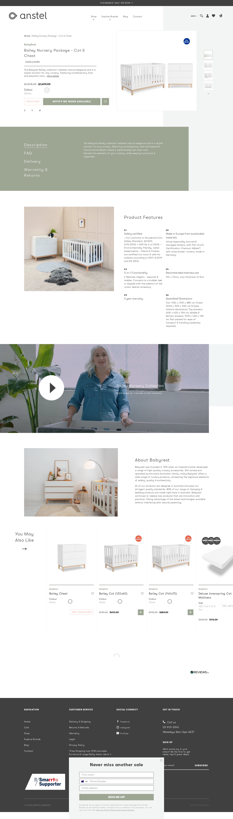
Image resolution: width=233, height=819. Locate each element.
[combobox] (83, 781)
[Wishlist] (213, 16)
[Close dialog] (161, 760)
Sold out (33, 101)
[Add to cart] (141, 612)
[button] (105, 102)
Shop (93, 16)
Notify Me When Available (72, 101)
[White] (46, 90)
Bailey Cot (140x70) (163, 593)
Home (27, 36)
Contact (137, 16)
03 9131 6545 (171, 727)
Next (208, 94)
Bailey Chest (58, 593)
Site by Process (199, 805)
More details (53, 76)
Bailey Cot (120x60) (113, 593)
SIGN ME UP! (116, 797)
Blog (125, 16)
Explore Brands (110, 16)
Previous (208, 46)
